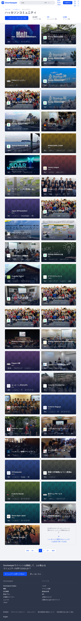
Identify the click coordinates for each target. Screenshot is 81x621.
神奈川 (9, 150)
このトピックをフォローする (17, 18)
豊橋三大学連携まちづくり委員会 (60, 472)
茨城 (45, 433)
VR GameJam (17, 472)
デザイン (51, 150)
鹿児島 (9, 368)
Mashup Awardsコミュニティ (22, 341)
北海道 (46, 303)
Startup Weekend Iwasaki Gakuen (60, 341)
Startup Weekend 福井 (56, 102)
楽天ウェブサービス (55, 494)
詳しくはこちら (35, 574)
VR (32, 216)
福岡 (45, 216)
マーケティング (53, 85)
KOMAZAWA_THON (55, 146)
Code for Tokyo (17, 428)
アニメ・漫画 (69, 433)
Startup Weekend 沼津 (56, 320)
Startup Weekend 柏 (55, 254)
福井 (45, 107)
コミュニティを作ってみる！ (15, 574)
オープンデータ (25, 41)
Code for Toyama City (56, 385)
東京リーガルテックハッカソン (23, 167)
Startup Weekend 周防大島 (21, 102)
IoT (64, 194)
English (5, 617)
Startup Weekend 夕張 (56, 298)
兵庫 (45, 85)
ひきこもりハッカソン (19, 233)
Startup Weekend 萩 (55, 37)
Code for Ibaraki (18, 494)
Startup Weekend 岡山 (20, 124)
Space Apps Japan (19, 516)
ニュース (6, 600)
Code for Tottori (18, 276)
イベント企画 (46, 588)
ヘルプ (44, 586)
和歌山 (9, 237)
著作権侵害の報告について (46, 612)
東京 (45, 129)
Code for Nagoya (54, 407)
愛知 (9, 41)
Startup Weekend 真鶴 (20, 298)
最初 (27, 550)
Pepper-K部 (16, 363)
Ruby (50, 194)
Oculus (23, 477)
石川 (45, 237)
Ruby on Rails (58, 368)
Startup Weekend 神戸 (56, 80)
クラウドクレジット (55, 276)
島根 (45, 194)
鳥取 (9, 281)
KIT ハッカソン (53, 233)
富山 (45, 390)
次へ (48, 550)
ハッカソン (16, 9)
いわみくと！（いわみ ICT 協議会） (60, 189)
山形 (9, 63)
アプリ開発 (61, 433)
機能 (4, 588)
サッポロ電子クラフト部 (56, 450)
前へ (33, 550)
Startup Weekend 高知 (56, 58)
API (43, 594)
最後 (53, 550)
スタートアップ (53, 41)
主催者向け (67, 2)
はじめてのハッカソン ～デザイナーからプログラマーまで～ (34, 407)
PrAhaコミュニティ (19, 80)
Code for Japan (54, 516)
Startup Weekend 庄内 (20, 58)
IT (16, 85)
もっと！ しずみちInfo (20, 385)
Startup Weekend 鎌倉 (20, 146)
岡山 (9, 129)
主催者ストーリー (8, 597)
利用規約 (6, 612)
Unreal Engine (25, 216)
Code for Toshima (18, 537)
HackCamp (52, 124)
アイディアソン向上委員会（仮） (23, 189)
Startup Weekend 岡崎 (20, 320)
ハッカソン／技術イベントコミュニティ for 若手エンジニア (33, 452)
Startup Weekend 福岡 (56, 211)
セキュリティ (60, 172)
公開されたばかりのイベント (51, 600)
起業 (69, 41)
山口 (45, 41)
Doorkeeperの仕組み (9, 586)
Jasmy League (53, 167)
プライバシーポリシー (18, 612)
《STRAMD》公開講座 (20, 256)
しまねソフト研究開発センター (59, 364)
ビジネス (15, 63)
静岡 (45, 324)
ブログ (5, 602)
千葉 (45, 259)
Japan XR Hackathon (19, 211)
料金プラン (6, 594)
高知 (45, 63)
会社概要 (6, 591)
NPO (68, 107)
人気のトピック (47, 597)
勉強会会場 (45, 591)
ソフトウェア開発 (17, 346)
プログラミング (60, 150)
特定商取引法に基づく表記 (65, 612)
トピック (7, 9)
